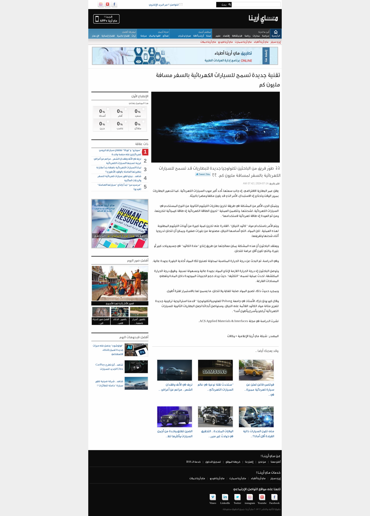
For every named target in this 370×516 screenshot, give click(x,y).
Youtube (262, 503)
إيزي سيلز (275, 42)
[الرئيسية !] (263, 26)
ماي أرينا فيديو (225, 42)
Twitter (237, 503)
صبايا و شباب (183, 35)
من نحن (262, 461)
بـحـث (223, 4)
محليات (255, 35)
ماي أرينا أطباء (260, 42)
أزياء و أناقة (197, 35)
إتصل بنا (249, 461)
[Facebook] (114, 6)
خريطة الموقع (232, 461)
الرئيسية (276, 35)
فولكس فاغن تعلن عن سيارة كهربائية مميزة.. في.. (259, 389)
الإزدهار (94, 35)
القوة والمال (154, 35)
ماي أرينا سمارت (243, 42)
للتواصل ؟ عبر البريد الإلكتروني (164, 4)
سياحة (143, 35)
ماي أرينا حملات (208, 42)
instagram (250, 503)
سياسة (264, 35)
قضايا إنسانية (107, 35)
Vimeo (212, 503)
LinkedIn (225, 503)
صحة (207, 35)
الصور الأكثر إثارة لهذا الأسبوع (120, 303)
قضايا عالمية (122, 35)
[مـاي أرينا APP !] (106, 23)
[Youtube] (107, 6)
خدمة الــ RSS (193, 461)
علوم (217, 35)
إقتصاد (225, 35)
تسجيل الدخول (213, 461)
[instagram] (101, 6)
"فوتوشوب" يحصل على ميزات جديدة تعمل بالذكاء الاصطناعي (108, 350)
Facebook (274, 503)
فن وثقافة (236, 35)
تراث (133, 35)
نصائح (165, 35)
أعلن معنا (275, 461)
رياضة (246, 35)
